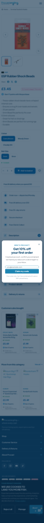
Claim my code (22, 271)
